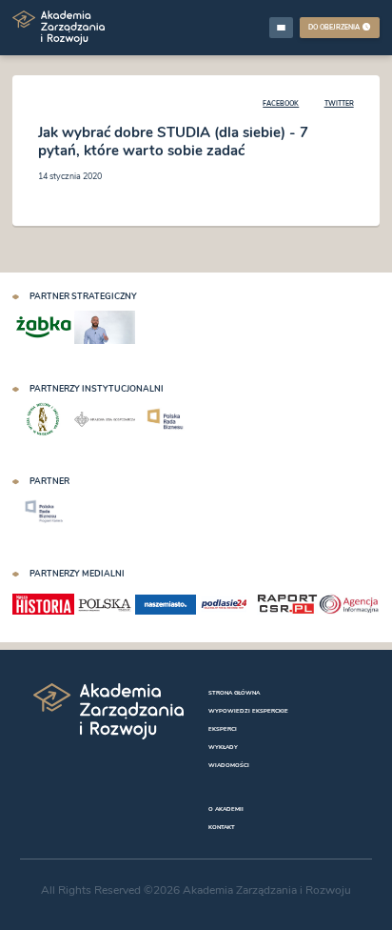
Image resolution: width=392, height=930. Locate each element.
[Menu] (281, 27)
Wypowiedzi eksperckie (248, 710)
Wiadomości (228, 764)
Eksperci (222, 728)
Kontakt (221, 826)
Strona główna (234, 692)
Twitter (339, 103)
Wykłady (223, 746)
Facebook (281, 103)
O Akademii (226, 808)
